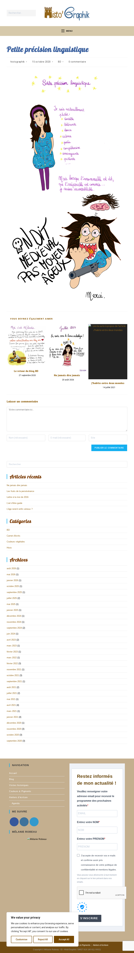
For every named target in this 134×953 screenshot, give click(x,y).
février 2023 (12, 651)
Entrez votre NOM (88, 822)
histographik (17, 61)
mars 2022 (12, 657)
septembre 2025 (14, 592)
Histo (9, 547)
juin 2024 (11, 634)
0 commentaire (77, 61)
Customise (21, 939)
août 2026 (11, 568)
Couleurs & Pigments (20, 791)
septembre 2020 (14, 741)
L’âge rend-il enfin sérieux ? (20, 509)
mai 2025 (11, 604)
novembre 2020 (14, 729)
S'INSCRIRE (89, 918)
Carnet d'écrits (13, 536)
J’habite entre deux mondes (108, 383)
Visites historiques (18, 785)
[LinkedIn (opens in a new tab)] (124, 12)
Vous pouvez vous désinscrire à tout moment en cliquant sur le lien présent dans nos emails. (97, 878)
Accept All (64, 939)
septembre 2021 (14, 681)
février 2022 (12, 663)
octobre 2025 (13, 586)
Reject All (43, 939)
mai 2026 (11, 574)
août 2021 (11, 687)
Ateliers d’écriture (18, 797)
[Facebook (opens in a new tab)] (110, 12)
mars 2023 (12, 645)
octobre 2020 (13, 735)
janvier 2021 (12, 717)
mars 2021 (12, 711)
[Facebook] (14, 821)
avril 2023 (11, 640)
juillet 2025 (12, 598)
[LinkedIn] (34, 821)
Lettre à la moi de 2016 (17, 497)
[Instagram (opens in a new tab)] (117, 12)
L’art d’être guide (14, 503)
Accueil (13, 773)
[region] (42, 929)
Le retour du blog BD (26, 371)
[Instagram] (24, 821)
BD (59, 61)
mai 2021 (11, 699)
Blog (11, 779)
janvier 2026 (12, 580)
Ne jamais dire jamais (67, 375)
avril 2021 (11, 705)
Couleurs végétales (16, 541)
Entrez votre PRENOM (90, 838)
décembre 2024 (14, 616)
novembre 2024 (14, 622)
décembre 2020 (14, 723)
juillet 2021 (12, 693)
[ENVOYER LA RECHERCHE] (33, 13)
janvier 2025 (12, 610)
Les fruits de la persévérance (20, 491)
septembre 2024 (14, 628)
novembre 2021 (14, 669)
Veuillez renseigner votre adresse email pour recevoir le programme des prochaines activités (95, 798)
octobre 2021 (13, 675)
